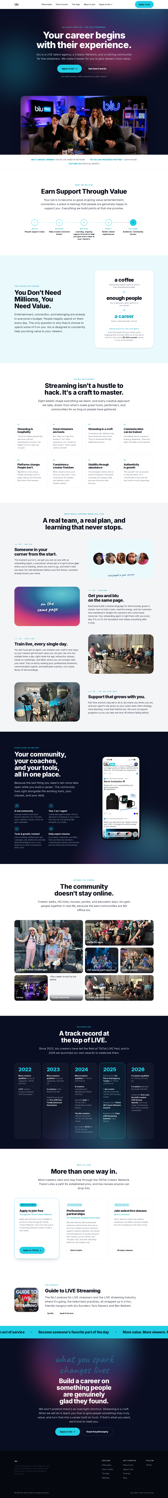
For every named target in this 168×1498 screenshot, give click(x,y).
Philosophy (47, 4)
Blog (125, 1478)
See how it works (97, 68)
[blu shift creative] (16, 4)
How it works (62, 4)
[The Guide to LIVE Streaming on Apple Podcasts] (26, 1300)
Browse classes (125, 1250)
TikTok (149, 1465)
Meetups (106, 1478)
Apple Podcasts (67, 1313)
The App (76, 4)
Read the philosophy (97, 1431)
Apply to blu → (105, 4)
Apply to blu (144, 4)
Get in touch (76, 1250)
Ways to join (89, 4)
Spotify (50, 1313)
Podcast (126, 1473)
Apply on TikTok (32, 1250)
